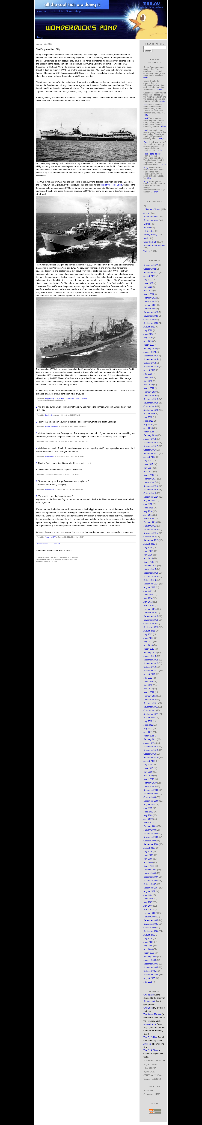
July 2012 (147, 678)
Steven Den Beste (51, 426)
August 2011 (149, 717)
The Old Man (49, 456)
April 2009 (148, 819)
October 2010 (149, 754)
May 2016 (147, 511)
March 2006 (148, 953)
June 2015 (148, 551)
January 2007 (149, 917)
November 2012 (150, 663)
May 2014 (147, 598)
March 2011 (148, 736)
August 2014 (149, 587)
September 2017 (150, 453)
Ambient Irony (149, 1024)
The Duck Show (150, 1050)
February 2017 (150, 479)
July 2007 (147, 895)
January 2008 (149, 873)
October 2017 (149, 450)
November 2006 (150, 924)
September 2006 (150, 931)
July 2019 (147, 374)
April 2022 (148, 290)
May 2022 (147, 287)
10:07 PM (60, 398)
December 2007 (150, 877)
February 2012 (150, 696)
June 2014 (148, 594)
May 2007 (147, 902)
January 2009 (149, 830)
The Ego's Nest (150, 1037)
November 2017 (150, 446)
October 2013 (149, 623)
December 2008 (150, 833)
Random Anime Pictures (154, 245)
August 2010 (149, 761)
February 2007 (150, 913)
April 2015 (148, 558)
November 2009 (150, 793)
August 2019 (149, 370)
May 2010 (147, 772)
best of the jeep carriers (111, 185)
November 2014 (150, 576)
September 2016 (150, 497)
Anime (146, 213)
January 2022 (149, 301)
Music (146, 238)
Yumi (145, 142)
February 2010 (150, 783)
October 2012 (149, 667)
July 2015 (147, 547)
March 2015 (148, 562)
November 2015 (150, 533)
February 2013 (150, 652)
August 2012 (149, 674)
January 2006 (149, 960)
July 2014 (147, 591)
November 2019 (150, 359)
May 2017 (147, 468)
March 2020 (148, 345)
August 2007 (149, 891)
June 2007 (148, 898)
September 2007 (150, 888)
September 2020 (150, 323)
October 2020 (149, 319)
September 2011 (150, 714)
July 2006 (147, 938)
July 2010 (147, 765)
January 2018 (149, 439)
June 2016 (148, 508)
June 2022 (148, 283)
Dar (145, 104)
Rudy (145, 167)
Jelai (145, 118)
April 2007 (148, 906)
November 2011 (150, 707)
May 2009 (147, 815)
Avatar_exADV (50, 537)
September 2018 (150, 410)
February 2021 (150, 305)
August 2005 (149, 978)
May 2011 (147, 728)
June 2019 (148, 377)
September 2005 (150, 974)
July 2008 (147, 851)
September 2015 (150, 540)
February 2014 (150, 609)
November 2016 (150, 489)
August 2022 (149, 276)
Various (146, 251)
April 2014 (148, 602)
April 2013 (148, 645)
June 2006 (148, 942)
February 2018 (150, 435)
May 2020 (147, 337)
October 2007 (149, 884)
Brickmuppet (149, 1001)
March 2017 (148, 475)
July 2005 (147, 982)
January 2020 (149, 352)
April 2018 (148, 428)
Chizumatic (148, 995)
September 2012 (150, 670)
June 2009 (148, 812)
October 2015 (149, 537)
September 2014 (150, 584)
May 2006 (147, 946)
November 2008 (150, 837)
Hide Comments (42, 544)
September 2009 (150, 801)
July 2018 (147, 417)
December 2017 (150, 442)
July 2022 (147, 280)
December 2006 (150, 920)
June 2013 (148, 638)
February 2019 (150, 392)
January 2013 (149, 656)
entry (145, 77)
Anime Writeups (150, 216)
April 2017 (148, 471)
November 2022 (150, 265)
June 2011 (148, 725)
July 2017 (147, 461)
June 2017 (148, 464)
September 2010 (150, 757)
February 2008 (150, 869)
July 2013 (147, 634)
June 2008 (148, 855)
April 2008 (148, 862)
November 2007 (150, 880)
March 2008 (148, 866)
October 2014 (149, 580)
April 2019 (148, 384)
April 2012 (148, 689)
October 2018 (149, 406)
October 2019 (149, 363)
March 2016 (148, 518)
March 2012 (148, 692)
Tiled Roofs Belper (151, 154)
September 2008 (150, 844)
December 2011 (150, 703)
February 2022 (150, 298)
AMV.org (147, 1044)
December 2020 (150, 312)
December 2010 (150, 746)
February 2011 (149, 739)
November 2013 (150, 620)
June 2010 (148, 768)
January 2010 (149, 786)
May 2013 (147, 641)
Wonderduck (49, 398)
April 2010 (148, 775)
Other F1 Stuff (150, 242)
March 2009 (148, 822)
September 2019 (150, 366)
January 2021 (149, 308)
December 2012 (150, 660)
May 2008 (147, 859)
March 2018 (148, 432)
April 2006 (148, 949)
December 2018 (150, 399)
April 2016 (148, 515)
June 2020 (148, 334)
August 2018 (149, 413)
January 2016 (149, 526)
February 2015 (150, 565)
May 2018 (147, 424)
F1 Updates (148, 231)
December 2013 (150, 616)
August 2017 (149, 457)
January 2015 (149, 569)
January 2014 (149, 613)
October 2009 (149, 797)
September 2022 (150, 272)
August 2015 (149, 544)
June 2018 (148, 421)
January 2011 (149, 743)
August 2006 (149, 935)
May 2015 (147, 555)
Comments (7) (70, 398)
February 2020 (150, 348)
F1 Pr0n (147, 227)
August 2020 (149, 327)
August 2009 (149, 804)
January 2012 (149, 699)
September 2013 (150, 627)
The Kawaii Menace (152, 1014)
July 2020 (147, 330)
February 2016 (150, 522)
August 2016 (149, 500)
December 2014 (150, 573)
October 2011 (149, 710)
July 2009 (147, 808)
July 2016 (147, 504)
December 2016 (150, 486)
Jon (145, 130)
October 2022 (149, 269)
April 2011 (147, 732)
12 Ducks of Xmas (151, 209)
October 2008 (149, 841)
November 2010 (150, 750)
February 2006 (150, 956)
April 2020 (148, 341)
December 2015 (150, 529)
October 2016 (149, 493)
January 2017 (149, 482)
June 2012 (148, 681)
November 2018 (150, 403)
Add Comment (81, 398)
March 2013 (148, 649)
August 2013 (149, 631)
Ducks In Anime (150, 220)
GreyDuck (48, 415)
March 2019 (148, 388)
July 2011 (147, 721)
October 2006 (149, 927)
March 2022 (148, 294)
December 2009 (150, 790)
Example (147, 224)
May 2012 (147, 685)
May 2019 (147, 381)
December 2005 (150, 964)
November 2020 (150, 316)
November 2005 (150, 967)
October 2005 (149, 971)
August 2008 (149, 848)
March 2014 (148, 605)
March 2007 (148, 909)
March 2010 (148, 779)
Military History (150, 235)
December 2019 (150, 356)
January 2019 (149, 395)
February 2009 (150, 826)
